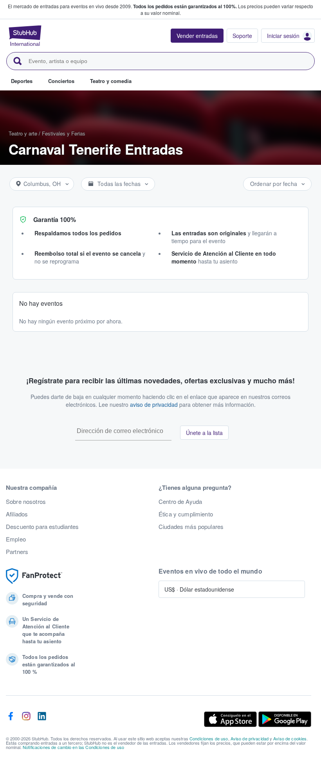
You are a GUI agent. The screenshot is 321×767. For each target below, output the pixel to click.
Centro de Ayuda (180, 501)
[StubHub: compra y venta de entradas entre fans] (25, 35)
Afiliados (17, 514)
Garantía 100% (54, 219)
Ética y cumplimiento (186, 514)
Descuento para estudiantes (42, 526)
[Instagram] (26, 719)
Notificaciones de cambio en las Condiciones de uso (73, 747)
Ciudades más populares (191, 526)
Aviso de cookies (290, 738)
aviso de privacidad (154, 404)
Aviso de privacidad (250, 738)
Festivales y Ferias (63, 133)
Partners (17, 552)
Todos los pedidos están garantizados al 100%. (185, 6)
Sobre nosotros (26, 501)
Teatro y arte (23, 133)
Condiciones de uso (208, 738)
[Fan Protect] (34, 576)
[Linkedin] (42, 719)
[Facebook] (10, 719)
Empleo (16, 539)
